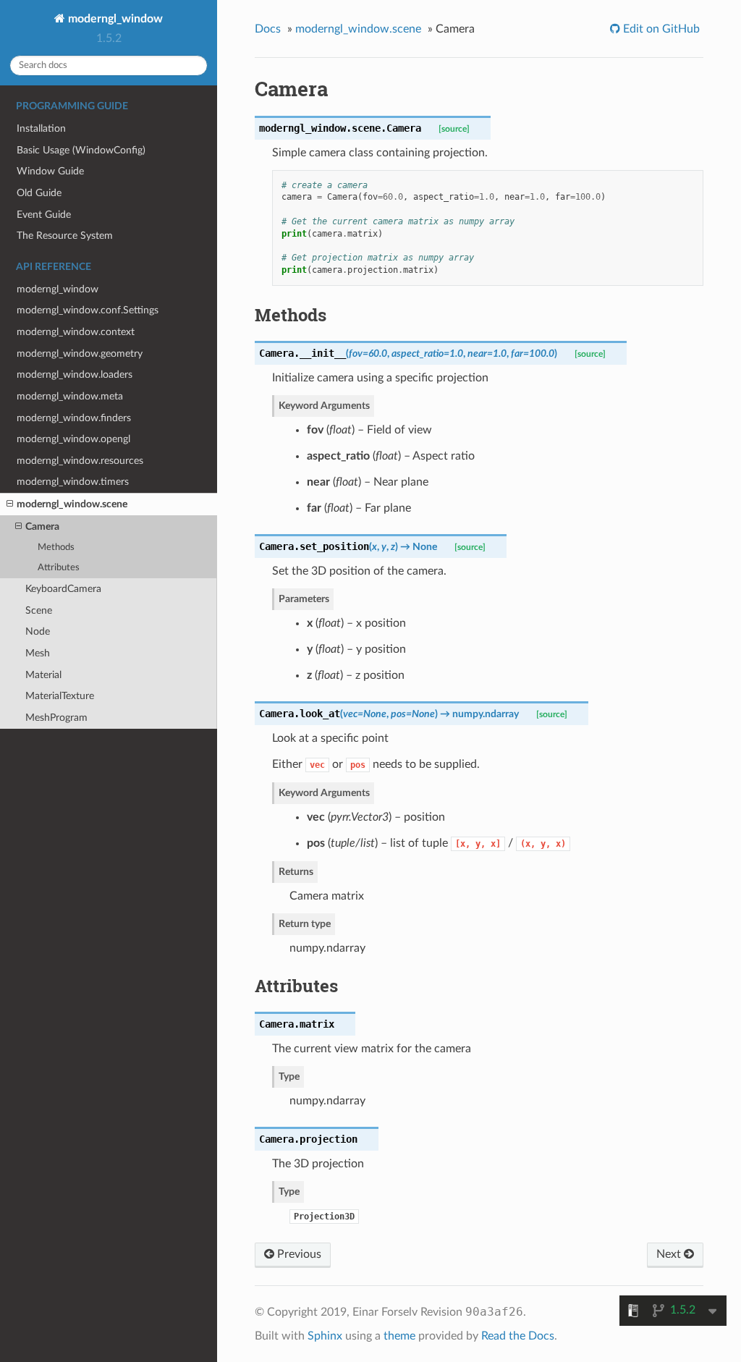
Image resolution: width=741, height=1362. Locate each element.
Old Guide (39, 192)
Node (37, 631)
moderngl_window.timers (73, 481)
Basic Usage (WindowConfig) (81, 150)
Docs (268, 29)
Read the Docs (517, 1336)
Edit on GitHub (660, 29)
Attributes (59, 567)
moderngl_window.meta (70, 396)
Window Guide (50, 171)
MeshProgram (56, 717)
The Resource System (65, 235)
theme (399, 1336)
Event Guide (44, 214)
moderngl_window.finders (74, 418)
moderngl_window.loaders (74, 374)
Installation (41, 128)
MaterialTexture (59, 695)
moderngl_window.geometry (80, 353)
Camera (42, 526)
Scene (38, 610)
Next (670, 1254)
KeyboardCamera (63, 588)
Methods (56, 547)
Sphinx (325, 1336)
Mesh (37, 653)
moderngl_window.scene (72, 504)
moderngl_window (114, 19)
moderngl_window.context (76, 331)
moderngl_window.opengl (73, 438)
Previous (297, 1254)
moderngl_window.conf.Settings (87, 310)
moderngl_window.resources (80, 460)
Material (43, 674)
